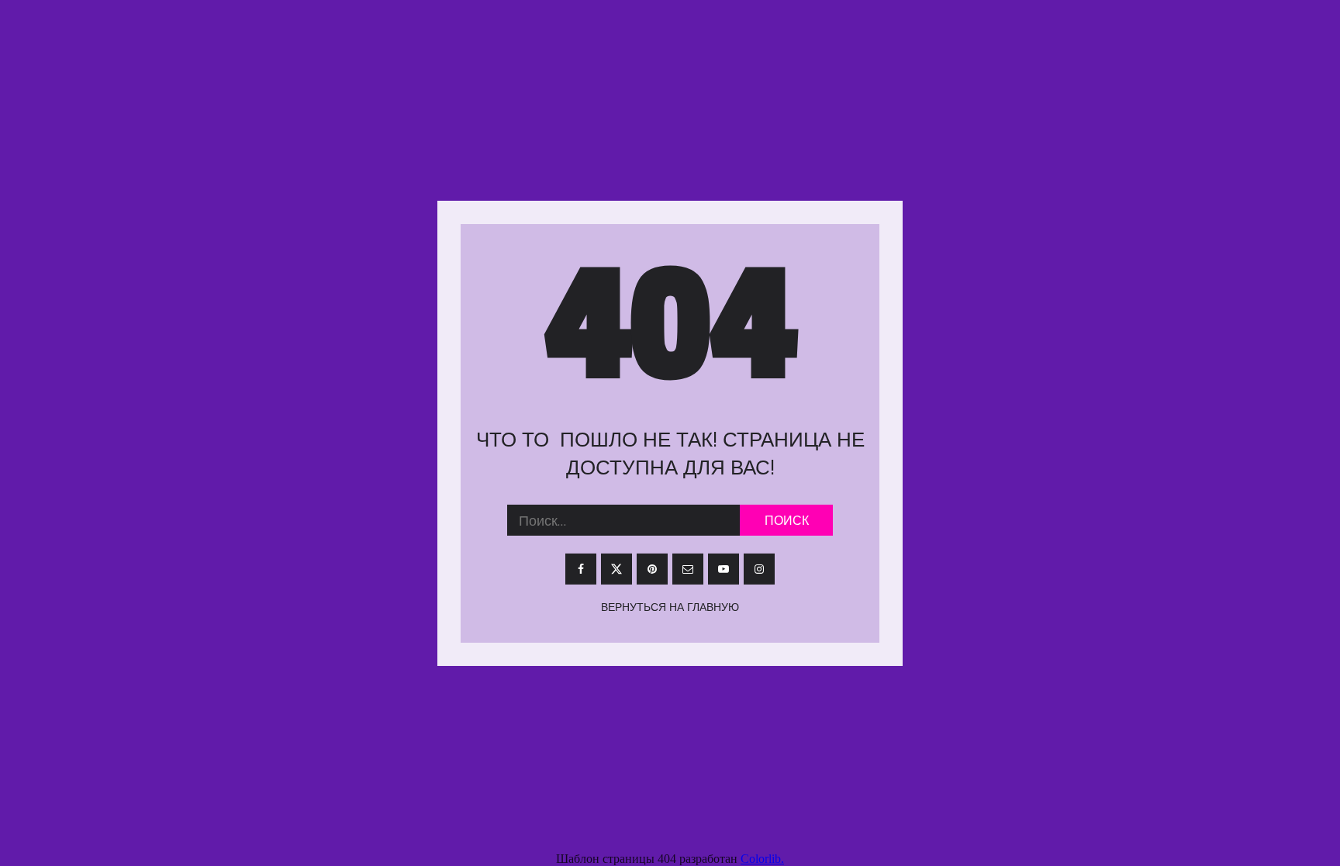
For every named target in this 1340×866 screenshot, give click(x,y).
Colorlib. (762, 858)
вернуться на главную (670, 607)
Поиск (787, 520)
